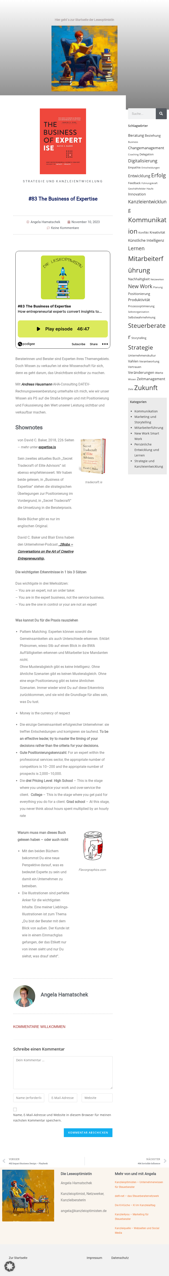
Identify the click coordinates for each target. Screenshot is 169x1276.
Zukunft (146, 387)
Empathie (134, 167)
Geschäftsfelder (137, 188)
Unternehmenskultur (142, 355)
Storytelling (138, 338)
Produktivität (139, 299)
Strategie (140, 347)
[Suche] (161, 113)
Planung (158, 287)
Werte (159, 373)
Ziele (130, 389)
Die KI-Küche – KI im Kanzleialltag (135, 1205)
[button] (9, 1266)
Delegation (147, 154)
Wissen (132, 379)
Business (133, 142)
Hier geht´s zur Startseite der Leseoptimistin (84, 19)
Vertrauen (134, 367)
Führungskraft (149, 183)
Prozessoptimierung (141, 306)
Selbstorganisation (138, 311)
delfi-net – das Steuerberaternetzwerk (137, 1196)
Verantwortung (149, 361)
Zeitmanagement (151, 378)
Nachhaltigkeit (139, 279)
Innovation (137, 194)
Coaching (133, 154)
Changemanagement (146, 147)
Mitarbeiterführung (148, 428)
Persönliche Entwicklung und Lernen (146, 449)
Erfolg (158, 175)
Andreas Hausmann (36, 384)
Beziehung (153, 135)
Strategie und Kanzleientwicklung (63, 181)
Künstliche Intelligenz (146, 240)
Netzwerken (157, 279)
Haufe (150, 188)
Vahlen (133, 361)
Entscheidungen (150, 167)
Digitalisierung (142, 161)
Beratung (136, 135)
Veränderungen (141, 372)
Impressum (94, 1258)
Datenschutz (120, 1258)
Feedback (134, 183)
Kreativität (157, 232)
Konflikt (143, 232)
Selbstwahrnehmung (141, 317)
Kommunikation (146, 411)
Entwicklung (139, 175)
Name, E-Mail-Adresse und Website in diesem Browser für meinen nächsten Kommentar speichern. (62, 1117)
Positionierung (139, 293)
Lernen (136, 248)
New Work (140, 286)
